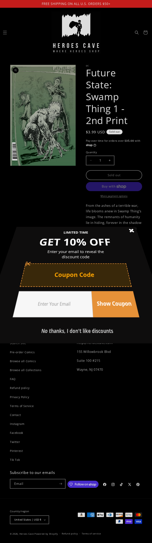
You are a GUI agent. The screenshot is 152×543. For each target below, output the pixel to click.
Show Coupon (109, 304)
